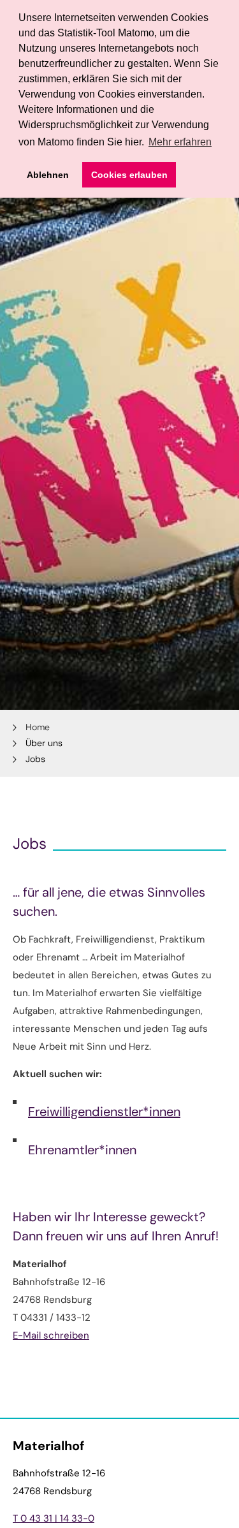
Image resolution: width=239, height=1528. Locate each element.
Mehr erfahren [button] (180, 141)
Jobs (35, 759)
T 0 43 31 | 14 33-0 (53, 1518)
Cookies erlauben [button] (129, 175)
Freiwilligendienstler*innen (104, 1111)
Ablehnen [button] (48, 175)
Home (37, 727)
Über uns (43, 743)
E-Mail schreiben (51, 1335)
